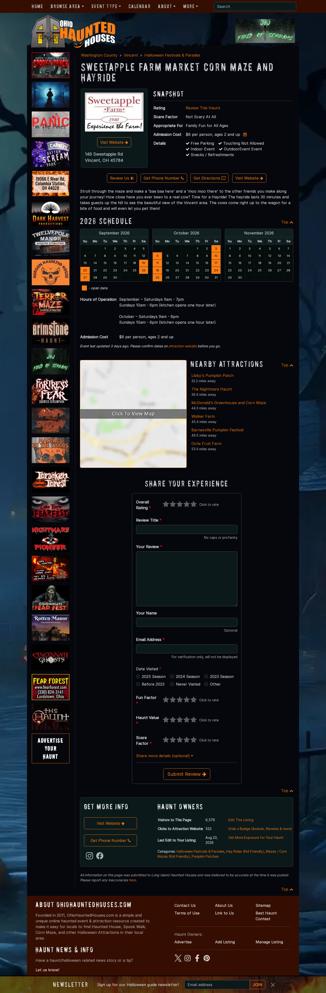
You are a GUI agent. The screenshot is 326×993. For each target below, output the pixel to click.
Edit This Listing (240, 820)
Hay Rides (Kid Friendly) (245, 851)
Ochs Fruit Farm (206, 443)
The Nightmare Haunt (211, 389)
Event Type (105, 6)
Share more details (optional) (163, 755)
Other (215, 684)
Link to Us (224, 913)
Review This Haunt (203, 108)
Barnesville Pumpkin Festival (217, 430)
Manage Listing (269, 942)
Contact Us (185, 905)
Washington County (99, 55)
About (165, 6)
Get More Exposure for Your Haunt (256, 837)
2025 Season (154, 676)
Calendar (139, 6)
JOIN (257, 984)
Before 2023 (153, 684)
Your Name (146, 613)
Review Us (120, 178)
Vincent (131, 55)
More (189, 6)
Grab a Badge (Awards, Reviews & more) (260, 829)
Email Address (150, 639)
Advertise (183, 942)
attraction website (182, 346)
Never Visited (188, 684)
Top (285, 222)
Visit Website (112, 142)
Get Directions (207, 178)
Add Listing (225, 942)
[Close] (273, 985)
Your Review (149, 546)
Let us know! (47, 969)
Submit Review (184, 774)
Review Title (149, 520)
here (132, 880)
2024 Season (188, 676)
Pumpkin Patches (205, 856)
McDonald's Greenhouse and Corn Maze (228, 402)
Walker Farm (203, 416)
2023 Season (222, 676)
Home (37, 6)
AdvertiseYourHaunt (50, 748)
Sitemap (263, 905)
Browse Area (65, 6)
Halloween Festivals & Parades (172, 55)
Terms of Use (187, 913)
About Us (224, 905)
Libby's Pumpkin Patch (212, 375)
